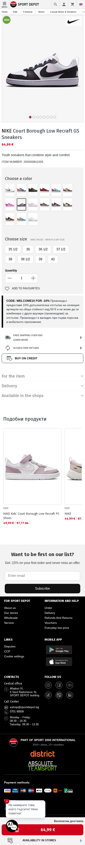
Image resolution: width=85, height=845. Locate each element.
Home (5, 12)
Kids (15, 12)
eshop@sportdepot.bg (24, 707)
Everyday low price (57, 627)
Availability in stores (39, 840)
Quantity (11, 270)
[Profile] (64, 4)
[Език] (81, 4)
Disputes (9, 646)
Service (9, 622)
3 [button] (37, 117)
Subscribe (42, 588)
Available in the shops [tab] (23, 395)
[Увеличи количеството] (33, 278)
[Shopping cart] (72, 4)
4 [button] (41, 117)
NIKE (7, 131)
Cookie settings (14, 656)
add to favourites (26, 288)
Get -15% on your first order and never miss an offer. (42, 558)
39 (40, 259)
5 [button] (44, 117)
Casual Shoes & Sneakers (63, 12)
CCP (7, 651)
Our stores (11, 612)
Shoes (41, 12)
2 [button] (34, 117)
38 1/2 (25, 259)
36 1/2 (43, 249)
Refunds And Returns (58, 617)
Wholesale (11, 617)
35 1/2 (13, 249)
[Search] (55, 4)
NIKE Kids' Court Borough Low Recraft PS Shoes (31, 516)
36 (28, 249)
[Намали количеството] (9, 278)
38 (10, 259)
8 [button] (55, 117)
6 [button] (48, 117)
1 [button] (30, 117)
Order (48, 608)
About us (10, 608)
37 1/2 (60, 249)
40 (53, 259)
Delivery (50, 612)
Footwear (28, 12)
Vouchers (51, 622)
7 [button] (51, 117)
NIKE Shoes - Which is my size (48, 239)
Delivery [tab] (9, 385)
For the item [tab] (13, 376)
